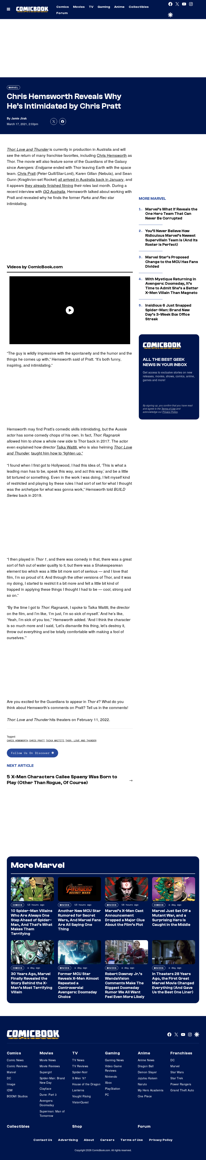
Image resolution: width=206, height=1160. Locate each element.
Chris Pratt (27, 173)
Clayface (45, 1089)
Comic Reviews (17, 1066)
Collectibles (139, 7)
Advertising (68, 1140)
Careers (107, 1140)
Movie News (48, 1060)
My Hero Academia (151, 1090)
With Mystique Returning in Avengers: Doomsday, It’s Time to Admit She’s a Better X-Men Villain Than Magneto (171, 286)
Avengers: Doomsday (47, 1103)
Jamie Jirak (19, 118)
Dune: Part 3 (48, 1095)
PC (107, 1095)
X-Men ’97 (79, 1078)
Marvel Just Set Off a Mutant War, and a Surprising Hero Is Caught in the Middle (171, 918)
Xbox (108, 1082)
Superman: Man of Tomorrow (52, 1113)
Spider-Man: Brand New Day (52, 1080)
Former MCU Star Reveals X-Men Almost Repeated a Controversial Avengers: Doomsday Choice (78, 985)
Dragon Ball (146, 1066)
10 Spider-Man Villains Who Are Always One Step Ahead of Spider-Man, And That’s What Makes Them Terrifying (31, 922)
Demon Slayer (147, 1072)
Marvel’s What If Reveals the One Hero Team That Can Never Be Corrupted (171, 214)
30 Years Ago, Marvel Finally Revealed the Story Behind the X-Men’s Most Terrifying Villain (31, 983)
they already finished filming (49, 185)
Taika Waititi (67, 447)
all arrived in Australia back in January (91, 179)
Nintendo (111, 1076)
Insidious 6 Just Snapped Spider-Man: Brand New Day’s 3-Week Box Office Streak (168, 312)
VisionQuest (80, 1102)
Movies (79, 7)
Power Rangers (180, 1084)
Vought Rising (81, 1096)
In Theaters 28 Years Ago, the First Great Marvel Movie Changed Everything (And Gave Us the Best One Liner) (173, 983)
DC (9, 1078)
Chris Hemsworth (112, 155)
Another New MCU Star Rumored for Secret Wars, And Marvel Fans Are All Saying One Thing (79, 920)
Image (11, 1084)
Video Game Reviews (113, 1068)
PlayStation (112, 1089)
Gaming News (114, 1060)
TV (91, 7)
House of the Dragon (86, 1084)
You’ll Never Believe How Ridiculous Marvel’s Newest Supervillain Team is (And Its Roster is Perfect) (171, 238)
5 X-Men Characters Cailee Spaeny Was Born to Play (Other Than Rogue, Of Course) (62, 779)
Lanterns (78, 1090)
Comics (62, 7)
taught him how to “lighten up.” (57, 453)
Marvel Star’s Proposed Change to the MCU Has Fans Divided (171, 262)
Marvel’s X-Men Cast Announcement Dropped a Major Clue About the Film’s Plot (125, 918)
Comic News (15, 1060)
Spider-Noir (80, 1072)
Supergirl (46, 1072)
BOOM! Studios (17, 1096)
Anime (119, 7)
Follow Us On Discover (31, 753)
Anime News (146, 1060)
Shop (77, 1126)
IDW (9, 1090)
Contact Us (42, 1140)
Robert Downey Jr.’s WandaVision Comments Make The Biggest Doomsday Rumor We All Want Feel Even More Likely (124, 985)
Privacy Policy (170, 411)
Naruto (142, 1084)
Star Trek (176, 1078)
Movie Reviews (50, 1066)
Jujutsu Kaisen (148, 1078)
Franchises (181, 1053)
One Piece (145, 1096)
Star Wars (177, 1072)
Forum (62, 13)
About (89, 1140)
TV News (78, 1060)
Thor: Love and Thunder (27, 149)
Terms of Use (168, 408)
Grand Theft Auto (182, 1090)
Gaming (104, 7)
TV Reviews (80, 1066)
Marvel (13, 87)
